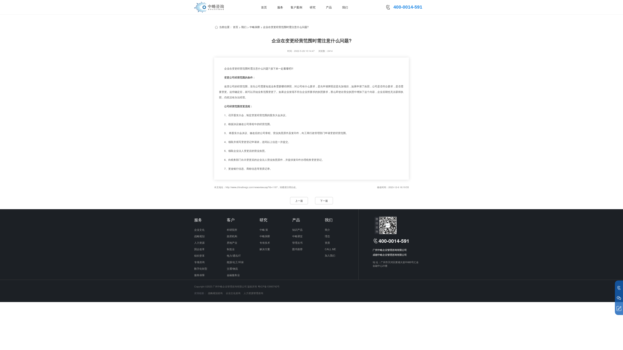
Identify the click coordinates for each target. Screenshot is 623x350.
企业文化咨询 (233, 293)
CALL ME (330, 249)
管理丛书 (297, 243)
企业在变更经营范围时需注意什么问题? (286, 27)
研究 (313, 7)
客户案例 (296, 7)
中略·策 (264, 230)
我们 (345, 7)
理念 (327, 236)
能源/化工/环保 (235, 262)
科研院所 (232, 230)
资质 (327, 243)
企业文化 (199, 230)
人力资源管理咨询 (253, 293)
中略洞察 (255, 27)
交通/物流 (232, 268)
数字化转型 (200, 268)
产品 (329, 7)
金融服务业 (233, 275)
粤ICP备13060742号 (269, 286)
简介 (327, 230)
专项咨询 (199, 262)
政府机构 (232, 236)
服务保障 (199, 275)
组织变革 (199, 255)
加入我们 (330, 255)
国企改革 (199, 249)
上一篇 (299, 201)
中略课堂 (297, 236)
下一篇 (324, 201)
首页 (264, 7)
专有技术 (265, 243)
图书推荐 (297, 249)
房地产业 (232, 243)
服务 (280, 7)
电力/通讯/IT (234, 255)
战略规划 (199, 236)
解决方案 (265, 249)
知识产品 (297, 230)
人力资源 (199, 243)
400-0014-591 (407, 7)
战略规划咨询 (215, 293)
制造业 (231, 249)
